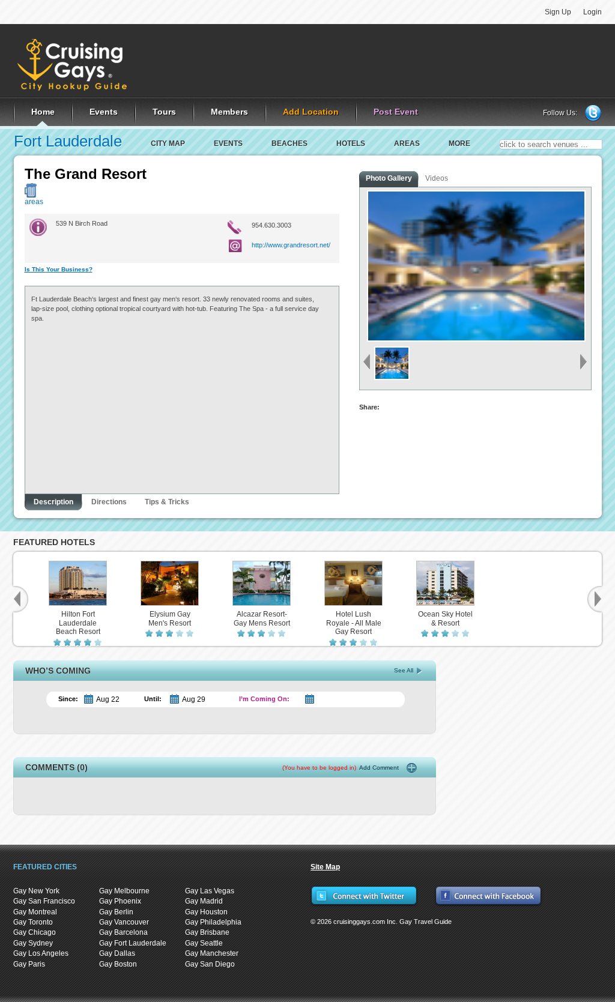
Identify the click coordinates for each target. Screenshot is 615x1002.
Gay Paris (29, 964)
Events (228, 143)
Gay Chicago (34, 932)
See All (403, 670)
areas (407, 143)
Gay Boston (118, 964)
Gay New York (36, 891)
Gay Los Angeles (40, 953)
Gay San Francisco (44, 901)
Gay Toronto (33, 922)
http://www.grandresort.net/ (291, 245)
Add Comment (340, 767)
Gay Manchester (211, 953)
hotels (350, 143)
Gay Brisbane (207, 932)
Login (592, 12)
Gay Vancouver (124, 922)
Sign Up (558, 12)
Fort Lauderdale (68, 141)
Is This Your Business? (58, 269)
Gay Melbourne (124, 891)
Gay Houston (206, 912)
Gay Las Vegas (209, 891)
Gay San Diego (210, 964)
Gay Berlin (116, 912)
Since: (68, 698)
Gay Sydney (33, 943)
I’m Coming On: (264, 698)
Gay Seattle (204, 943)
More (459, 143)
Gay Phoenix (120, 901)
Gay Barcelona (123, 932)
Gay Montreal (35, 912)
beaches (289, 143)
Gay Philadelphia (213, 922)
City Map (168, 143)
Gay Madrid (204, 901)
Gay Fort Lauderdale (132, 943)
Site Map (325, 867)
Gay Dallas (117, 953)
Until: (153, 698)
